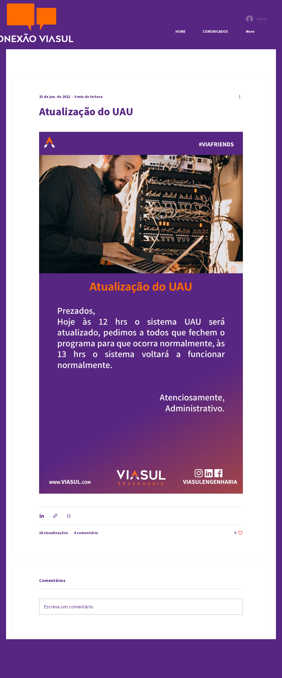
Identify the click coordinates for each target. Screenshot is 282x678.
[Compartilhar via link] (55, 515)
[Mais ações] (239, 97)
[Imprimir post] (68, 515)
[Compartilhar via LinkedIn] (41, 515)
